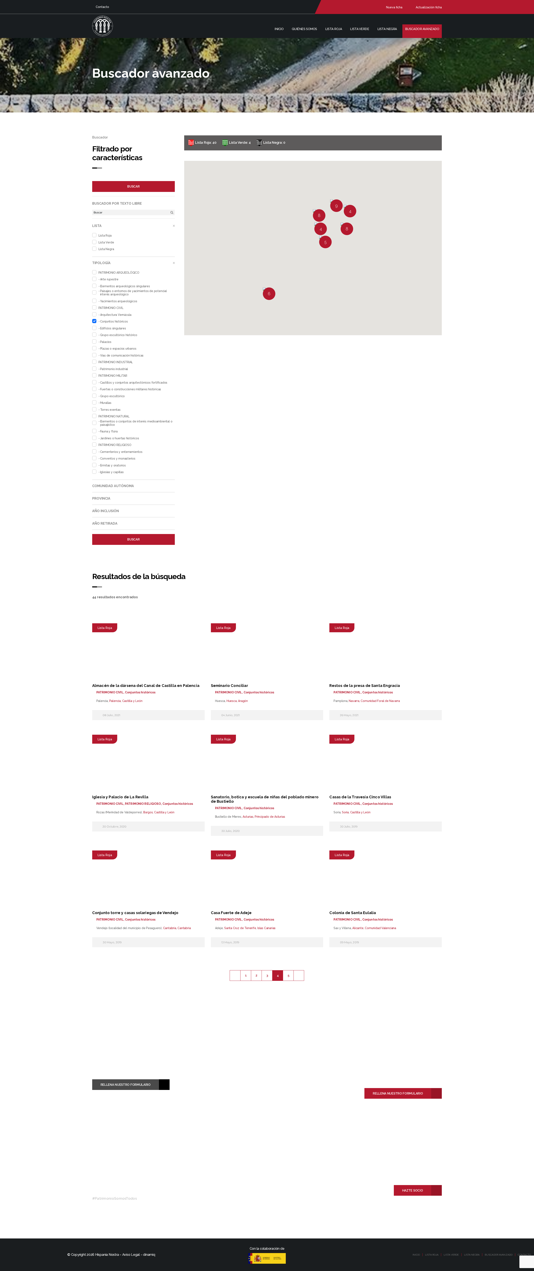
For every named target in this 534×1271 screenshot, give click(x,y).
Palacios (105, 342)
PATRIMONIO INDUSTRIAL (115, 362)
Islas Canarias (266, 928)
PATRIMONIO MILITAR (112, 375)
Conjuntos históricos (114, 321)
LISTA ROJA (431, 1254)
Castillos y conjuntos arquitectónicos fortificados (134, 382)
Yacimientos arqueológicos (118, 301)
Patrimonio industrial (114, 369)
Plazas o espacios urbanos (118, 348)
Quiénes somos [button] (304, 29)
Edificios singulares (113, 328)
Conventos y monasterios (117, 458)
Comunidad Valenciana (380, 928)
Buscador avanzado (422, 29)
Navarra (354, 701)
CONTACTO (524, 1254)
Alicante (357, 928)
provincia (101, 498)
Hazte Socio (412, 1190)
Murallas (105, 402)
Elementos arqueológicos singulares (125, 286)
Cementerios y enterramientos (121, 451)
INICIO (416, 1254)
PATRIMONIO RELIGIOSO (114, 445)
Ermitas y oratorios (113, 465)
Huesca (232, 701)
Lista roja (333, 29)
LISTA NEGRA (472, 1254)
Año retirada (104, 523)
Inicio (279, 29)
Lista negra (387, 29)
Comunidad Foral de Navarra (380, 701)
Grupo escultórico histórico (118, 335)
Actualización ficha (429, 7)
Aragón (243, 701)
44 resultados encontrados (115, 597)
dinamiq (149, 1255)
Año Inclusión (105, 511)
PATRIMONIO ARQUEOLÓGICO (118, 272)
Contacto (102, 7)
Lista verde (359, 29)
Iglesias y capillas (112, 472)
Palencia (115, 701)
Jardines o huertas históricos (119, 438)
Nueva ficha (394, 7)
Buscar (133, 186)
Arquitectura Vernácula (115, 314)
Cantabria (169, 928)
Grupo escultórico (112, 396)
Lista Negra (106, 249)
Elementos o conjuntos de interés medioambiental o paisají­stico (136, 423)
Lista (97, 226)
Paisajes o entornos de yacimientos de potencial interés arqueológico (133, 292)
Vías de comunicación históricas (122, 355)
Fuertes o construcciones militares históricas (130, 389)
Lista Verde (106, 242)
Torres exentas (110, 409)
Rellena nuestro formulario (126, 1085)
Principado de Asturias (270, 816)
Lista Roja (105, 235)
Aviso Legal (131, 1255)
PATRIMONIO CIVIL (110, 308)
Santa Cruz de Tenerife (240, 928)
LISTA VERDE (451, 1254)
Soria (345, 812)
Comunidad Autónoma (113, 486)
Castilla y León (132, 701)
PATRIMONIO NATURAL (114, 416)
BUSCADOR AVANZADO (499, 1254)
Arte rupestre (109, 279)
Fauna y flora (109, 431)
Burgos (148, 812)
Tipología (101, 263)
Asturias (248, 816)
